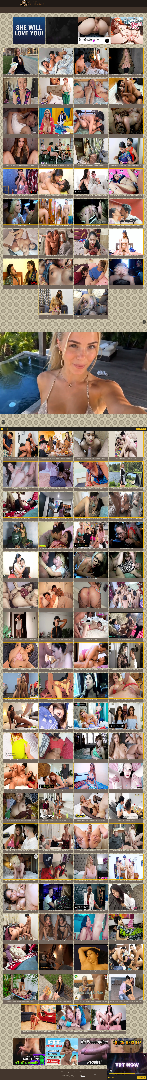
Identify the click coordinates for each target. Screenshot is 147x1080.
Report (83, 1076)
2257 (95, 1074)
